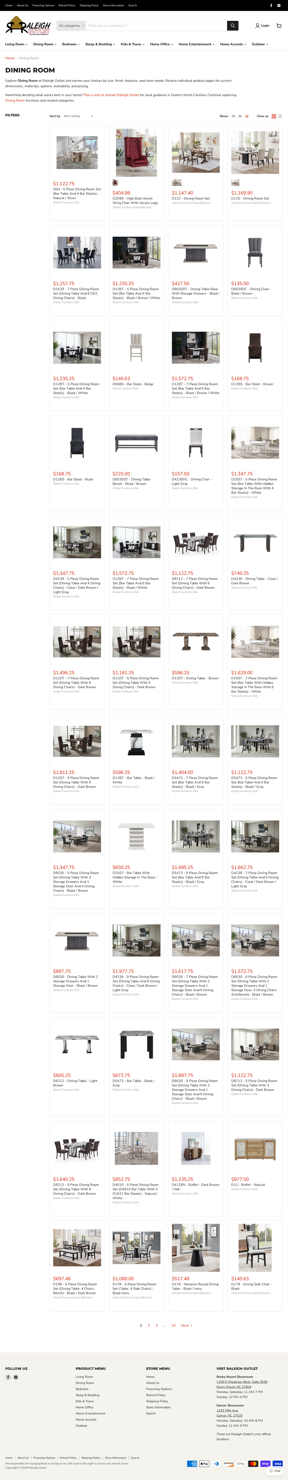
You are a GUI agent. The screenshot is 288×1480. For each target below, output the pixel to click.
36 (240, 116)
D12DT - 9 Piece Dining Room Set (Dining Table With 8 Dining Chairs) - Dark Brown (76, 782)
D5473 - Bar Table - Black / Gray (134, 1083)
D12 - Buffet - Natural (248, 1184)
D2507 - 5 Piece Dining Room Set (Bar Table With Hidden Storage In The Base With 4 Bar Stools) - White (254, 486)
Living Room (15, 44)
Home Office (160, 44)
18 (173, 1325)
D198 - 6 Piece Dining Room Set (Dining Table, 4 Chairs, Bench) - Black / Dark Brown (75, 1288)
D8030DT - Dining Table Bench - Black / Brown (131, 481)
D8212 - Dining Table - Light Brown (75, 1083)
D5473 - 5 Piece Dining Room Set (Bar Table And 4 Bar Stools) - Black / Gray (254, 782)
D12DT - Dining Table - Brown (195, 678)
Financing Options (43, 5)
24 (233, 116)
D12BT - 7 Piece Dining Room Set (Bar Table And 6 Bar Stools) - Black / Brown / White (195, 388)
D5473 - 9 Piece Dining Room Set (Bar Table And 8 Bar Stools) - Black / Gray (195, 877)
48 (246, 116)
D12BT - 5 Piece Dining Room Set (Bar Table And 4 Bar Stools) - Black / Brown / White (136, 293)
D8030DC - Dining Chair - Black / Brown (251, 291)
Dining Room (43, 44)
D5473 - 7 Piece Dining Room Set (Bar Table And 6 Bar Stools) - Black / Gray (195, 782)
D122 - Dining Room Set (191, 198)
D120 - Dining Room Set (250, 198)
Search (132, 5)
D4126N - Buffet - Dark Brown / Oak (195, 1187)
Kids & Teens (131, 44)
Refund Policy (67, 5)
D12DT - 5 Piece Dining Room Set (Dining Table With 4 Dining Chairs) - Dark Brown (136, 682)
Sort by (55, 116)
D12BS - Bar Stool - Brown (252, 384)
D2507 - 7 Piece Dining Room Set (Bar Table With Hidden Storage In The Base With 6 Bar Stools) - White (254, 685)
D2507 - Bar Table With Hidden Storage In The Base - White (135, 877)
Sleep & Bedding (99, 44)
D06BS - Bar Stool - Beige (133, 384)
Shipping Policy (89, 5)
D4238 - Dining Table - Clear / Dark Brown (254, 581)
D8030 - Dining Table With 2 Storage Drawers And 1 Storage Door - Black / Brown (75, 981)
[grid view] (274, 116)
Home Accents (232, 44)
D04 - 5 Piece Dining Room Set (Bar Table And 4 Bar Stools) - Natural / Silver (77, 193)
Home (9, 5)
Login (265, 25)
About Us (22, 5)
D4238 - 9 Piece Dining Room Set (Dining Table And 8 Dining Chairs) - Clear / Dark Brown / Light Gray (136, 983)
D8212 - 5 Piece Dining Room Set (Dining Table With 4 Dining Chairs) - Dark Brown (254, 1085)
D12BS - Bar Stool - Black (73, 479)
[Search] (232, 26)
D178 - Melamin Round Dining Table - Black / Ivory (195, 1286)
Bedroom (69, 44)
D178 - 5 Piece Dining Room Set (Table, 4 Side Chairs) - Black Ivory (134, 1288)
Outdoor (259, 44)
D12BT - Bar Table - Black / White (134, 780)
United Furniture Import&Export (132, 207)
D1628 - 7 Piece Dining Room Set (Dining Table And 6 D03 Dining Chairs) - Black (76, 293)
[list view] (280, 116)
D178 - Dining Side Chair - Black (251, 1286)
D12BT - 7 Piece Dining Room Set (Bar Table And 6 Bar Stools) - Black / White (136, 583)
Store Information (113, 5)
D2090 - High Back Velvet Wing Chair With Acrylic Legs (135, 200)
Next (185, 1325)
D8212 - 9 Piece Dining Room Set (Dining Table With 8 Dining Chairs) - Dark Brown (76, 1189)
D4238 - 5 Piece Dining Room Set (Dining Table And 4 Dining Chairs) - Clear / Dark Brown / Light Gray (76, 585)
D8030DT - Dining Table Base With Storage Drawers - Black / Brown (196, 293)
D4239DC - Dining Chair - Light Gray (192, 481)
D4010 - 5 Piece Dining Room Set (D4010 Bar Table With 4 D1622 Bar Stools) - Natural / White (136, 1191)
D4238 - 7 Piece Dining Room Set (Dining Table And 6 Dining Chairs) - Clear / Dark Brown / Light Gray (255, 880)
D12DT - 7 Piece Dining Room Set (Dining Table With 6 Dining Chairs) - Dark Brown (76, 682)
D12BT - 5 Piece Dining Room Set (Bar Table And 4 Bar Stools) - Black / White (76, 388)
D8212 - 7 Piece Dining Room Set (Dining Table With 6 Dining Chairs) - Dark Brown (195, 583)
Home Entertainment (195, 44)
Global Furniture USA (66, 202)
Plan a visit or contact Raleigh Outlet (111, 95)
